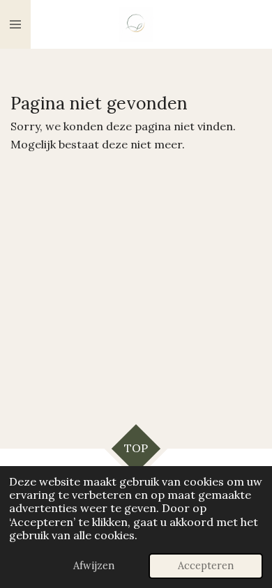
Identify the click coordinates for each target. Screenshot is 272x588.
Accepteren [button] (206, 565)
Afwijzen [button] (93, 565)
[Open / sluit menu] (15, 24)
